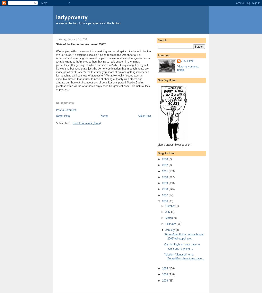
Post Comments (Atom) (87, 123)
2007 (165, 195)
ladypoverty (72, 17)
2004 (165, 274)
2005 (165, 268)
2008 (165, 189)
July (168, 211)
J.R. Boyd (187, 61)
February (171, 223)
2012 (165, 165)
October (170, 205)
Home (104, 115)
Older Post (144, 115)
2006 (165, 201)
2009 (165, 183)
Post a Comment (66, 110)
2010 (165, 177)
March (169, 217)
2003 (165, 280)
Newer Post (63, 115)
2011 (165, 171)
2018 (165, 159)
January (170, 229)
